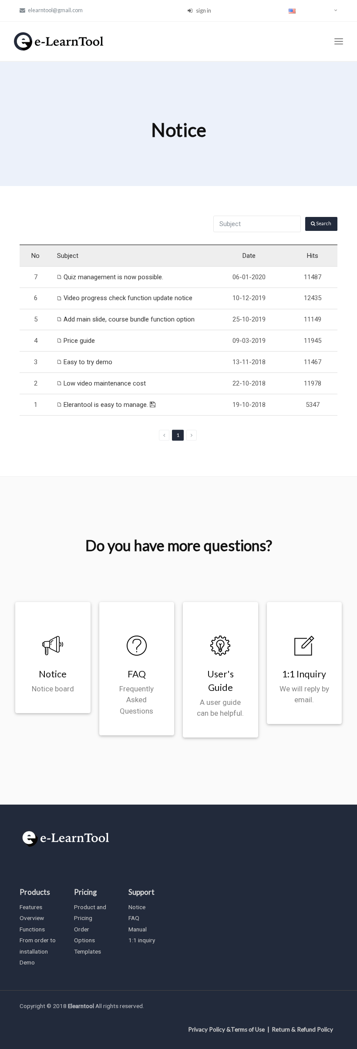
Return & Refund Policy (302, 1029)
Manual (137, 929)
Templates (87, 951)
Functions (32, 929)
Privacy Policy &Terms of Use (226, 1029)
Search (323, 223)
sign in (203, 10)
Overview (32, 917)
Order (81, 929)
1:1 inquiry (141, 940)
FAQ (133, 917)
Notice (136, 906)
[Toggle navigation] (338, 41)
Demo (27, 962)
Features (31, 906)
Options (84, 940)
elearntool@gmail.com (55, 10)
